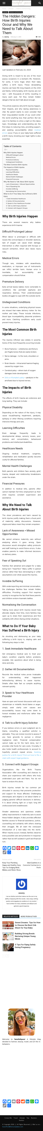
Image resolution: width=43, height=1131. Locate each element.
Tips (28, 1118)
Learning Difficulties (12, 172)
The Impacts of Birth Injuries (14, 167)
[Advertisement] (21, 982)
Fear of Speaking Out (13, 186)
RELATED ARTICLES (11, 916)
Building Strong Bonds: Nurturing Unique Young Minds (25, 936)
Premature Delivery (12, 160)
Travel (16, 1118)
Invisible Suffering (12, 189)
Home (4, 9)
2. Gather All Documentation (15, 201)
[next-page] (7, 955)
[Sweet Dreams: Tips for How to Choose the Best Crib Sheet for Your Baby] (8, 925)
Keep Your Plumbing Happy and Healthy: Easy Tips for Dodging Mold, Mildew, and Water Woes (11, 866)
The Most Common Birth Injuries (15, 165)
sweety (6, 37)
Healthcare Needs (12, 174)
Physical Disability (12, 170)
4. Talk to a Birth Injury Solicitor (16, 206)
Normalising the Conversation (16, 191)
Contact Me (8, 1118)
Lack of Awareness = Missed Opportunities (20, 184)
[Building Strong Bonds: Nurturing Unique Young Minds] (8, 936)
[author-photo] (21, 890)
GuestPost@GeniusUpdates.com (12, 1127)
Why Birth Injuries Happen (13, 152)
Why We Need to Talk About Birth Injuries (19, 182)
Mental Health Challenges (14, 177)
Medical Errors (11, 157)
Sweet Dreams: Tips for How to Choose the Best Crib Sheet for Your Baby (27, 925)
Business (34, 1118)
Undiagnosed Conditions (14, 162)
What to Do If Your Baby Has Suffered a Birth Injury (20, 195)
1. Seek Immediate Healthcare (16, 199)
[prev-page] (3, 955)
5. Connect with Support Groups (17, 208)
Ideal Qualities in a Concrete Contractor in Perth (32, 865)
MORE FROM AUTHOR (29, 916)
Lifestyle (11, 9)
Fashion (21, 1120)
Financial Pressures (12, 179)
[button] (4, 3)
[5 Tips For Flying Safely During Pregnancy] (8, 947)
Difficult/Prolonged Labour (15, 155)
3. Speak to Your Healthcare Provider (18, 203)
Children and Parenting (23, 9)
